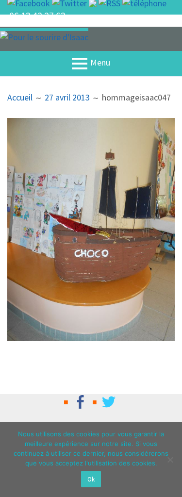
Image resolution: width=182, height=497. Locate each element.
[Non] (170, 459)
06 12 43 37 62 (37, 15)
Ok (91, 479)
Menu (100, 62)
